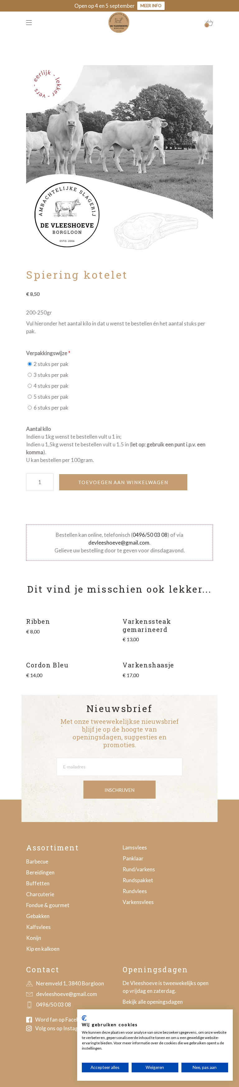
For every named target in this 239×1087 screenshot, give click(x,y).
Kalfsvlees (38, 927)
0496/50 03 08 (150, 534)
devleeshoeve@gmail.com (118, 542)
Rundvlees (135, 891)
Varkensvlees (138, 902)
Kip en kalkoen (42, 948)
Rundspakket (138, 880)
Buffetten (37, 883)
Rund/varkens (139, 869)
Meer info (151, 5)
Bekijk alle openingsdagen (153, 1001)
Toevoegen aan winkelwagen (123, 482)
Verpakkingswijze (46, 353)
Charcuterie (40, 894)
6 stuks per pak (50, 407)
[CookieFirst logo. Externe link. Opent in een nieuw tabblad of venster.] (84, 1018)
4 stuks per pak (50, 385)
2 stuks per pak (50, 364)
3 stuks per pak (50, 375)
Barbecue (37, 861)
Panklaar (133, 858)
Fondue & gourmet (47, 905)
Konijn (33, 938)
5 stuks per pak (50, 396)
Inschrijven (119, 790)
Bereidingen (40, 872)
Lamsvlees (135, 847)
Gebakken (37, 916)
